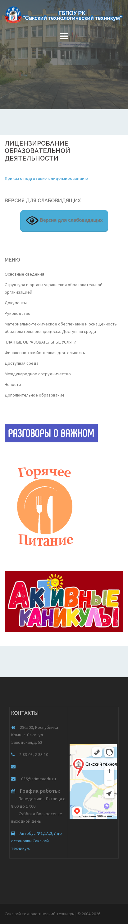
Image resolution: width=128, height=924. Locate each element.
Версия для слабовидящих (71, 220)
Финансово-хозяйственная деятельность (45, 352)
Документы (16, 303)
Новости (13, 384)
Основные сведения (24, 274)
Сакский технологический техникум (40, 914)
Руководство (17, 313)
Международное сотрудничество (38, 374)
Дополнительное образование (35, 395)
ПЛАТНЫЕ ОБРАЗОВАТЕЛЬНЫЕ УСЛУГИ (40, 342)
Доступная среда (22, 363)
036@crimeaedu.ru (38, 779)
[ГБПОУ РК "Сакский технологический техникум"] (64, 16)
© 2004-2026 (88, 914)
